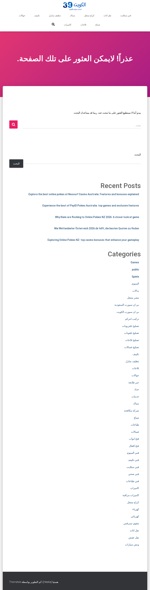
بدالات (135, 290)
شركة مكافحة (131, 410)
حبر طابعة (133, 382)
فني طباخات (132, 481)
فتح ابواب (134, 438)
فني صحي (133, 474)
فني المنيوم (133, 452)
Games (135, 262)
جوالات (22, 15)
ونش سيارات (132, 544)
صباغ (97, 24)
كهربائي (135, 516)
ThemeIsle (15, 581)
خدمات (135, 396)
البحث (137, 154)
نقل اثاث (107, 15)
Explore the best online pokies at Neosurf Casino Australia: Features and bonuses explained (84, 194)
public (135, 269)
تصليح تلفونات (131, 332)
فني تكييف (133, 459)
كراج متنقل (89, 15)
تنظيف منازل (55, 15)
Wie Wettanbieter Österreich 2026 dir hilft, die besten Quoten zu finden (96, 228)
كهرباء (135, 509)
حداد (136, 389)
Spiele (135, 276)
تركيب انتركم (132, 318)
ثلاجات (83, 24)
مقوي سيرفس (131, 523)
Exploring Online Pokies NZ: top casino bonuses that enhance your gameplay (93, 239)
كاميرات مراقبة (131, 495)
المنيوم (135, 283)
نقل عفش (133, 537)
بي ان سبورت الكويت (128, 311)
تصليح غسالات (131, 347)
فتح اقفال (134, 445)
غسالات (135, 431)
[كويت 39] (75, 6)
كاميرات (67, 24)
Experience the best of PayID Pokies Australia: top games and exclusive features (90, 205)
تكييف (37, 15)
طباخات (135, 424)
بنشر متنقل (133, 297)
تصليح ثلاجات (132, 340)
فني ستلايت (125, 15)
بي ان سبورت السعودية (127, 304)
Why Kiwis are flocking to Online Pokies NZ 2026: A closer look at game (97, 217)
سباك (72, 15)
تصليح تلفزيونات (130, 326)
